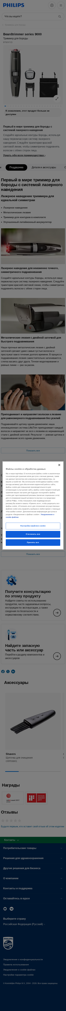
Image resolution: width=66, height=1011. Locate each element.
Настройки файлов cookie (32, 526)
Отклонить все (33, 534)
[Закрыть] (59, 464)
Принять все (33, 542)
